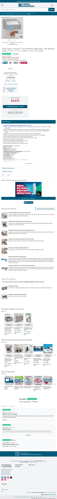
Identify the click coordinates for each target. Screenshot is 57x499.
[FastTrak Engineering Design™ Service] (28, 380)
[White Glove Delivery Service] (9, 380)
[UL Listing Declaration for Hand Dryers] (38, 380)
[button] (21, 37)
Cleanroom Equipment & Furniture (12, 13)
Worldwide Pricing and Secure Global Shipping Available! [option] (28, 1)
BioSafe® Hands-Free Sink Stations (18, 328)
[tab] (28, 121)
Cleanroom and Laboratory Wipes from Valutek (46, 359)
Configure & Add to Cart (15, 106)
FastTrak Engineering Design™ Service (28, 387)
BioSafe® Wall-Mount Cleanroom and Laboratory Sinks (9, 329)
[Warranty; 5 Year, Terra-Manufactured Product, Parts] (47, 380)
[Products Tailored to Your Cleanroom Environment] (4, 268)
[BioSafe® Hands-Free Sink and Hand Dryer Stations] (28, 318)
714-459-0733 (10, 77)
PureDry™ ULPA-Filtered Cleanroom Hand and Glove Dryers (13, 14)
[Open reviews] (13, 54)
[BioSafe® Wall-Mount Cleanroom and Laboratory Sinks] (9, 318)
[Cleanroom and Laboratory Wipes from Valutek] (47, 348)
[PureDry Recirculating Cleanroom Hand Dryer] (4, 224)
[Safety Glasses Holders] (28, 348)
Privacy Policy (25, 497)
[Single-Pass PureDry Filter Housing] (4, 296)
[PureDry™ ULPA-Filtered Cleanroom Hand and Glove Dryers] (9, 348)
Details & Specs (6, 121)
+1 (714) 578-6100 (6, 466)
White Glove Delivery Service (9, 387)
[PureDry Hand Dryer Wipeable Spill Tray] (4, 250)
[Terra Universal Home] (26, 5)
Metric (9, 175)
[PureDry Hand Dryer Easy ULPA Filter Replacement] (4, 233)
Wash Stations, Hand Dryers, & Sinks (28, 13)
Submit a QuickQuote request (11, 84)
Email (8, 81)
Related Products (7, 171)
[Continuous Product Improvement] (4, 259)
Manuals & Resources (8, 168)
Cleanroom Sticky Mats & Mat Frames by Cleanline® (38, 359)
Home (2, 13)
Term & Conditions (17, 497)
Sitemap (41, 497)
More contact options (6, 474)
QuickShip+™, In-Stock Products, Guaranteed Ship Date (18, 387)
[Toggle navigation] (2, 5)
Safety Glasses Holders (27, 359)
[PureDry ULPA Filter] (4, 288)
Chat (14, 81)
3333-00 (20, 42)
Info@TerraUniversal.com (7, 469)
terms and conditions (24, 462)
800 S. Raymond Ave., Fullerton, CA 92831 (6, 472)
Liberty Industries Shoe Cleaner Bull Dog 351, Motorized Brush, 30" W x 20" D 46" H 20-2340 (18, 357)
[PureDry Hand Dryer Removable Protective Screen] (4, 242)
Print (11, 68)
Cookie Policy (31, 497)
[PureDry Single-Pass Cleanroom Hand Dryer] (4, 215)
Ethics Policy (36, 497)
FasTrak (20, 113)
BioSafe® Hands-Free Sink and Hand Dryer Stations (28, 329)
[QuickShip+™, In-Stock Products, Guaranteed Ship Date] (18, 380)
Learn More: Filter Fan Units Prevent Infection (11, 90)
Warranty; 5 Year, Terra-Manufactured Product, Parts (47, 387)
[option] (28, 193)
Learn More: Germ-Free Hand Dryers (45, 208)
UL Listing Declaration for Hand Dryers (38, 387)
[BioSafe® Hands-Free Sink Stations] (18, 318)
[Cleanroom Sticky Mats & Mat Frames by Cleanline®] (38, 348)
